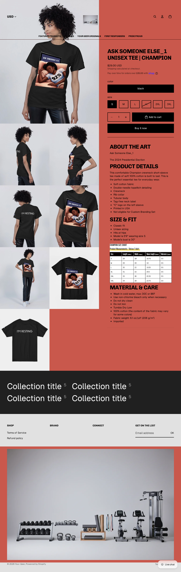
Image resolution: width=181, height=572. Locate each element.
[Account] (162, 16)
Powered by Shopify (36, 564)
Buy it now (141, 128)
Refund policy (15, 438)
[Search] (155, 16)
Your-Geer (20, 564)
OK (172, 432)
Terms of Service (16, 432)
